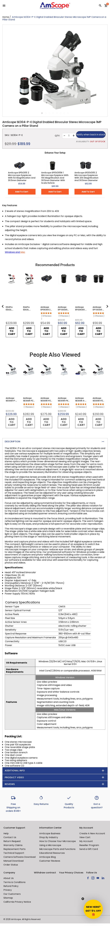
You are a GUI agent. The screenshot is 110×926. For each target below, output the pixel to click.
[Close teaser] (82, 898)
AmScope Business (49, 833)
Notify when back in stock (90, 134)
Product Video (14, 777)
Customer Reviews (49, 860)
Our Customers (12, 894)
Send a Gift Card (88, 849)
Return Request (12, 841)
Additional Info (15, 770)
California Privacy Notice (17, 901)
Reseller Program (89, 845)
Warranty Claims (12, 845)
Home (5, 17)
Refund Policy (10, 886)
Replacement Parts (14, 849)
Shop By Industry (48, 837)
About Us (8, 878)
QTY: (57, 135)
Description (12, 441)
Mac (22, 252)
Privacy (7, 890)
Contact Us (9, 837)
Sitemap (8, 897)
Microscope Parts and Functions (57, 849)
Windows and (12, 252)
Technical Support (13, 853)
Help (6, 833)
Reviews (10, 784)
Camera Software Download (19, 857)
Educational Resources (52, 853)
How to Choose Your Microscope (57, 841)
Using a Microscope (50, 845)
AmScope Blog (47, 857)
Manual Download (13, 860)
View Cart (84, 837)
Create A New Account (92, 833)
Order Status (10, 864)
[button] (93, 909)
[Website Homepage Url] (55, 5)
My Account (86, 841)
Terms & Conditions (14, 882)
